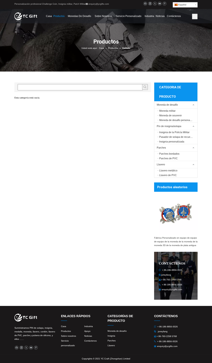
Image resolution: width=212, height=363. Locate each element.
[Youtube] (160, 4)
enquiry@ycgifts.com (98, 4)
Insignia (111, 336)
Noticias (88, 336)
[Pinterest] (164, 4)
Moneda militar (167, 110)
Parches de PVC (168, 158)
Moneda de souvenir (170, 115)
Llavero (161, 164)
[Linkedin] (150, 4)
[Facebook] (145, 4)
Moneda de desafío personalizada (178, 120)
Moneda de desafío (167, 104)
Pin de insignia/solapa (169, 126)
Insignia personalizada (171, 141)
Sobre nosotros (68, 336)
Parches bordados (169, 153)
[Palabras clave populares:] (195, 16)
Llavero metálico (168, 170)
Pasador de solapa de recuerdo (176, 137)
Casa (63, 326)
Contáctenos (90, 341)
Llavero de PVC (168, 175)
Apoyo (87, 331)
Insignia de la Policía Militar (174, 132)
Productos (66, 331)
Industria (88, 326)
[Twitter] (155, 4)
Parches (161, 147)
